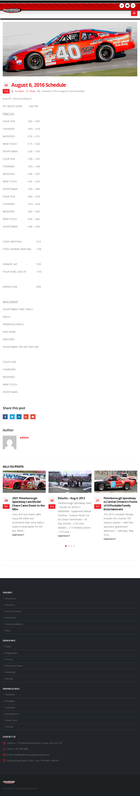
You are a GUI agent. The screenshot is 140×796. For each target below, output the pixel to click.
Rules (8, 646)
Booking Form (12, 713)
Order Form (11, 720)
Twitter (12, 416)
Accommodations (14, 624)
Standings (10, 672)
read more (17, 534)
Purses (9, 659)
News (33, 91)
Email (32, 416)
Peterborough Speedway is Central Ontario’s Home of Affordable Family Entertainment (120, 503)
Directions (10, 598)
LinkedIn (19, 416)
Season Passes (13, 611)
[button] (66, 546)
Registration (11, 653)
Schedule (10, 707)
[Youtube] (127, 5)
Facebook (5, 416)
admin (21, 91)
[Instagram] (133, 5)
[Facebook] (121, 5)
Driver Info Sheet (14, 665)
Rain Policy (10, 617)
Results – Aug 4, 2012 (71, 498)
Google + (26, 416)
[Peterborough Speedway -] (12, 10)
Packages (10, 701)
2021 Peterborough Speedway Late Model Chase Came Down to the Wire (28, 503)
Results (9, 678)
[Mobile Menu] (134, 13)
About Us (10, 604)
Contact (9, 726)
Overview (10, 694)
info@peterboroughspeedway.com (31, 754)
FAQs (8, 630)
